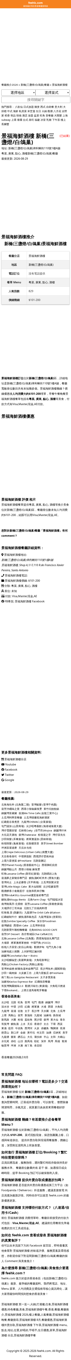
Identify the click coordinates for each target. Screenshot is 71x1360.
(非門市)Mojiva (43, 830)
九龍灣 (5, 1011)
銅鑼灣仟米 (60, 830)
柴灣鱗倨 (6, 925)
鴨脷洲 (54, 1028)
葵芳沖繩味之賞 (10, 809)
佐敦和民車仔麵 (35, 891)
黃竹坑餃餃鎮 (51, 809)
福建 (37, 119)
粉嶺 (20, 1019)
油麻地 (47, 1015)
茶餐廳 (49, 115)
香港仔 (38, 1024)
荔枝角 (28, 1019)
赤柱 (13, 1041)
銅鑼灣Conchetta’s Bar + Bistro (19, 955)
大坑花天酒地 (9, 834)
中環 (13, 1006)
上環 (13, 119)
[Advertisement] (35, 45)
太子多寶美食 (48, 977)
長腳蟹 (5, 124)
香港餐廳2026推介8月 (14, 1057)
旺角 (42, 115)
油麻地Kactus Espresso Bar (17, 981)
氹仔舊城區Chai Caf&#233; (37, 934)
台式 (25, 119)
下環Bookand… (10, 990)
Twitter (9, 775)
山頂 (20, 1041)
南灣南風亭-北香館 (12, 904)
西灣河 (28, 1028)
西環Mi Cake (20, 925)
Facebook (10, 769)
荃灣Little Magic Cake (14, 886)
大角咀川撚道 (57, 986)
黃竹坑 (31, 1032)
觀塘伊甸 (39, 947)
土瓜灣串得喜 (37, 925)
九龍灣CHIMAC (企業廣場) (36, 821)
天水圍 (45, 1011)
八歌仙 (19, 106)
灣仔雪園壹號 (9, 830)
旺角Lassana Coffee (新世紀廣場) (20, 873)
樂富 (13, 1037)
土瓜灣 (61, 1011)
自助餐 (50, 106)
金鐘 (23, 1032)
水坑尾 (5, 1041)
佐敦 (20, 1011)
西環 (50, 1006)
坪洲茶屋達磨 (9, 847)
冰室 (43, 119)
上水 (23, 1024)
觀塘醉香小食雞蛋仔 (13, 891)
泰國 (19, 119)
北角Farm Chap (37, 899)
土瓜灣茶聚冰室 (50, 882)
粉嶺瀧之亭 (44, 834)
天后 (29, 1024)
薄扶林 (38, 1037)
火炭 (36, 1028)
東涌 (4, 1028)
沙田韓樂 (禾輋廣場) (12, 839)
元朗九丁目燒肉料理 (35, 908)
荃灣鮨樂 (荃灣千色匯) (44, 804)
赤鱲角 (45, 1028)
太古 (46, 1024)
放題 (30, 115)
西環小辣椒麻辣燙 (31, 809)
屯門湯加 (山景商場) (12, 826)
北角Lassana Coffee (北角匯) (17, 938)
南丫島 (28, 1045)
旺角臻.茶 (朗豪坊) (12, 912)
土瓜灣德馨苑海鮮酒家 (37, 817)
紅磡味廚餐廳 (42, 981)
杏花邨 (38, 1045)
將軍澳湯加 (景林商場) (39, 839)
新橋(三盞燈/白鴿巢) (41, 265)
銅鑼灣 (49, 1002)
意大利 (58, 106)
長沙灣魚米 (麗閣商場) (53, 968)
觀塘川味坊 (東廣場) (36, 986)
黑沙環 (38, 1019)
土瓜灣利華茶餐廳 (11, 817)
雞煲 (37, 106)
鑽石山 (22, 1037)
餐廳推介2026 (9, 84)
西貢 (60, 1024)
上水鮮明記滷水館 (31, 951)
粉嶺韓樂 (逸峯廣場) (12, 843)
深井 (43, 1041)
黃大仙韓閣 (34, 886)
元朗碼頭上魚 (49, 873)
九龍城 (38, 1015)
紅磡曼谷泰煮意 (10, 821)
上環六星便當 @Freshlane (16, 860)
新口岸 (15, 1032)
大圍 (13, 1019)
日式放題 (28, 106)
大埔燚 (5, 942)
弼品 (13, 115)
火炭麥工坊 (25, 973)
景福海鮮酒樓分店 (15, 759)
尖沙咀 (5, 1002)
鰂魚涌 (15, 1024)
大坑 (29, 1037)
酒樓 (25, 153)
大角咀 (59, 1006)
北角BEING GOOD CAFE (43, 929)
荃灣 (27, 1002)
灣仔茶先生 (59, 834)
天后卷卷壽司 (9, 856)
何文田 (40, 1032)
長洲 (62, 1028)
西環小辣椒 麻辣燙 (29, 869)
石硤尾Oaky (26, 830)
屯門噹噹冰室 (55, 899)
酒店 (24, 115)
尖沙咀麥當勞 (51, 886)
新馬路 (5, 1019)
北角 (53, 1011)
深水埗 (5, 1006)
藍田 (10, 1028)
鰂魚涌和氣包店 (28, 916)
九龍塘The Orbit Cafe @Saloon (42, 912)
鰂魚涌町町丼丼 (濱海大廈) (44, 878)
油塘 (48, 1032)
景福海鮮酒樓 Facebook (30, 601)
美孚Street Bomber (52, 843)
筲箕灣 (5, 1024)
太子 (27, 1011)
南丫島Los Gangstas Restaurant (19, 977)
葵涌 (13, 1011)
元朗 (13, 1002)
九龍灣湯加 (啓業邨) (50, 916)
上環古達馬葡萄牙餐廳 (34, 990)
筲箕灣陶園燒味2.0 (12, 986)
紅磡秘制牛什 (9, 916)
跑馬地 (28, 1041)
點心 (18, 153)
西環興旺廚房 (49, 865)
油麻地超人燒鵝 (10, 951)
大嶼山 (61, 1037)
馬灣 (50, 1041)
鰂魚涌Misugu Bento (13, 899)
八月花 (57, 111)
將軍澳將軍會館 (20, 942)
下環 (53, 1024)
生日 (38, 111)
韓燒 (19, 115)
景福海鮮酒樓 (60, 84)
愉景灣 (5, 1045)
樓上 (63, 119)
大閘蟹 (58, 115)
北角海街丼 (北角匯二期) (15, 804)
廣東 (11, 153)
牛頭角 (19, 1028)
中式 (9, 111)
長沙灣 (35, 1011)
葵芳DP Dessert (10, 934)
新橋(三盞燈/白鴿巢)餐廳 (35, 84)
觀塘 (50, 111)
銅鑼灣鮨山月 (9, 869)
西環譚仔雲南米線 (43, 856)
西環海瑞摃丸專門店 (47, 938)
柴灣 (46, 1019)
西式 (42, 106)
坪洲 (13, 1045)
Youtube (10, 764)
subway (6, 119)
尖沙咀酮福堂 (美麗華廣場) (16, 960)
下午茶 (56, 119)
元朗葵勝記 (39, 860)
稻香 (7, 115)
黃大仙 (54, 1019)
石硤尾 (57, 1032)
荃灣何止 (6, 882)
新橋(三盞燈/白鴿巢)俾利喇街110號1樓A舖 (34, 148)
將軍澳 (35, 1006)
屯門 (34, 1002)
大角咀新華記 (41, 960)
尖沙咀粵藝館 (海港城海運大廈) (44, 826)
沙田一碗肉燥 (9, 973)
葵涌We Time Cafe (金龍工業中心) (38, 813)
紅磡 (27, 1006)
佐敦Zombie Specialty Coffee (18, 921)
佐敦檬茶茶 (32, 843)
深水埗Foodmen (46, 921)
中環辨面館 (25, 856)
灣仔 (57, 1002)
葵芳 (20, 1015)
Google (9, 780)
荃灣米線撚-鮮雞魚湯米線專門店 (19, 968)
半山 (46, 1037)
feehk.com (44, 1351)
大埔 (43, 1006)
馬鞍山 (12, 1015)
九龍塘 (5, 1037)
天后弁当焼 (25, 847)
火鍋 (44, 111)
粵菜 (4, 153)
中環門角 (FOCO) (40, 942)
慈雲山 (5, 1032)
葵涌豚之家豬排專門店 (14, 878)
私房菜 (23, 111)
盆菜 (36, 115)
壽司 (31, 119)
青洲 (64, 1041)
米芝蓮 (31, 111)
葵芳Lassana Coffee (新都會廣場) (44, 904)
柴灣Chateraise (27, 834)
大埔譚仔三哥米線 (11, 908)
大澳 (20, 1045)
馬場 (57, 1041)
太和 (53, 1037)
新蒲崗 (28, 1015)
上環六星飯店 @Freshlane (48, 973)
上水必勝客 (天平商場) (26, 882)
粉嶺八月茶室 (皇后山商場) (16, 947)
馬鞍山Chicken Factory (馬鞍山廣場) (22, 964)
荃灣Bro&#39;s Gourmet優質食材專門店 (25, 895)
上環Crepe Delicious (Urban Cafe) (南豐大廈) (27, 852)
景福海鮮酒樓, (10, 565)
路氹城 (57, 1015)
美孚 (65, 1032)
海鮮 (15, 111)
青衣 (62, 1019)
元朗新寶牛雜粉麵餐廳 (14, 929)
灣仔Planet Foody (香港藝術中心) (20, 865)
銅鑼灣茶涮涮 (9, 813)
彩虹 (36, 1041)
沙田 (20, 1006)
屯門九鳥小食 (54, 947)
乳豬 (49, 119)
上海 (65, 115)
